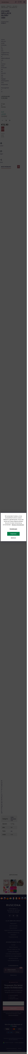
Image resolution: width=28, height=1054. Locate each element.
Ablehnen (13, 538)
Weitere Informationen (18, 525)
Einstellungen (13, 529)
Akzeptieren (13, 534)
